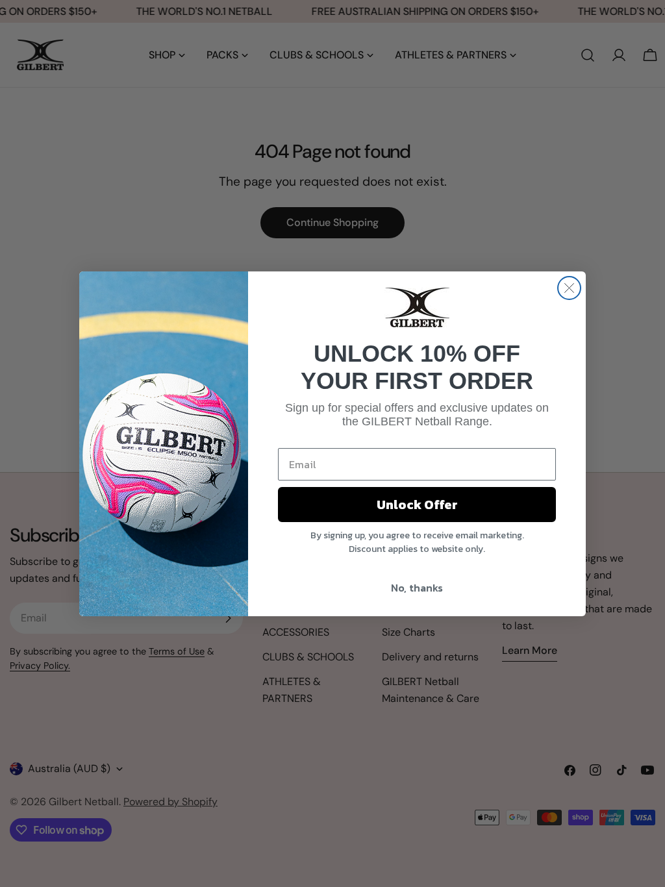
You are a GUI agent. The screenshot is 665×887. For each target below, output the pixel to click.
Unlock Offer (417, 504)
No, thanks (417, 587)
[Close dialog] (569, 288)
